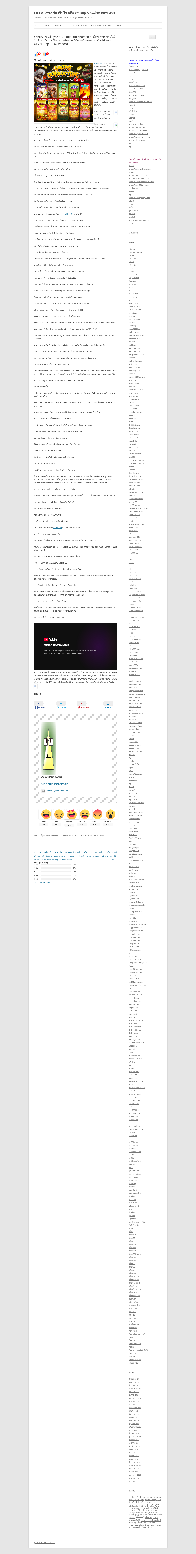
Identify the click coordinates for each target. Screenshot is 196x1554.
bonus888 (133, 386)
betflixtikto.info (135, 367)
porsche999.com (135, 815)
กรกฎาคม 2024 (134, 1459)
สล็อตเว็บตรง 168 (135, 1289)
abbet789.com (56, 835)
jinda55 (132, 1502)
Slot (130, 953)
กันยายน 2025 (134, 1414)
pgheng (132, 777)
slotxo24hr (133, 105)
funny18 (132, 117)
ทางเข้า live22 (134, 1180)
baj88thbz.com (134, 348)
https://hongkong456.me (139, 220)
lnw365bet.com (135, 639)
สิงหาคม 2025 (134, 1417)
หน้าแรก (37, 25)
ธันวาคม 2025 (134, 1404)
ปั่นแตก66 (132, 1199)
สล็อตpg (132, 1267)
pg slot (131, 191)
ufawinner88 (134, 1084)
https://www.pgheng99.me (139, 197)
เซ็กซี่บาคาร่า (134, 1324)
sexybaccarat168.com (137, 924)
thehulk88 (133, 1023)
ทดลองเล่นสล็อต (135, 1174)
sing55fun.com (134, 937)
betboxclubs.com (135, 361)
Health (131, 521)
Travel (131, 1052)
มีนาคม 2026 (134, 1395)
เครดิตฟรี (132, 1321)
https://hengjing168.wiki (138, 69)
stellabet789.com (135, 995)
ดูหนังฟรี (132, 213)
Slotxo (131, 966)
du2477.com (133, 431)
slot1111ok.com (135, 959)
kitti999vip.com (135, 607)
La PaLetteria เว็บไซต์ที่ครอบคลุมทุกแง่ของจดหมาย (74, 12)
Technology (133, 1011)
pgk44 (131, 783)
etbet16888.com (135, 454)
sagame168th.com (136, 902)
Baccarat (132, 342)
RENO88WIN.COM (136, 860)
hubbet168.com (135, 540)
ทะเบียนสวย (133, 1177)
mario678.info (134, 674)
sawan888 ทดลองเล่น (137, 905)
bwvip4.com (133, 393)
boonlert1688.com (136, 390)
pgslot (131, 143)
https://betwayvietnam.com (140, 137)
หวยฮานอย (133, 1308)
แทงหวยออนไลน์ (135, 1359)
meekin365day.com (136, 681)
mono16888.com (135, 697)
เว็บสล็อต (132, 1347)
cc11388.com (134, 406)
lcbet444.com (134, 620)
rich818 (131, 863)
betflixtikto (133, 364)
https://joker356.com (137, 127)
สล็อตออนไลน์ (134, 1279)
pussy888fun (133, 1510)
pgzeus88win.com (136, 812)
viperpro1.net (134, 1103)
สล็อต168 (132, 1235)
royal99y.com (134, 883)
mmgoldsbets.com (136, 690)
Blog (47, 25)
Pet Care (132, 754)
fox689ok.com (134, 482)
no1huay (132, 716)
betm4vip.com (134, 370)
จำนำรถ (132, 1164)
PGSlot (131, 786)
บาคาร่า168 (133, 1190)
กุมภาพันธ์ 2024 (135, 1475)
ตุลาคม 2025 (133, 1411)
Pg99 (131, 767)
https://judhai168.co (137, 85)
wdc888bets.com (135, 1113)
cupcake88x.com (135, 412)
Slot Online (133, 956)
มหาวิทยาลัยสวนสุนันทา (138, 1222)
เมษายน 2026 (134, 1391)
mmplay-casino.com (137, 694)
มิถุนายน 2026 (134, 1385)
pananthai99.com (136, 745)
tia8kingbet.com (135, 1036)
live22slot (132, 636)
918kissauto (133, 294)
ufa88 (131, 1065)
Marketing (133, 678)
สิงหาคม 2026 (134, 1379)
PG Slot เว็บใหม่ (135, 764)
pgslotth (132, 809)
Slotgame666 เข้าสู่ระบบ (138, 963)
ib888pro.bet (134, 543)
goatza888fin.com (136, 511)
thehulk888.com (135, 1027)
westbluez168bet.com (137, 1123)
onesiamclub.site (135, 729)
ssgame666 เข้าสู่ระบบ (137, 985)
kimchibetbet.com (136, 591)
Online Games (134, 732)
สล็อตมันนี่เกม (134, 1276)
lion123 (131, 623)
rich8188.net (133, 870)
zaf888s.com (133, 1142)
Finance (132, 470)
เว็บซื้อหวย (133, 1331)
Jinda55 (131, 562)
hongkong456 (134, 537)
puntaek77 (133, 841)
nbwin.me (133, 710)
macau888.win (134, 665)
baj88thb (132, 345)
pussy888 (132, 98)
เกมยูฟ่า (132, 1315)
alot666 (132, 322)
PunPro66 (133, 828)
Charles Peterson (54, 783)
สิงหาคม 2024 (134, 1455)
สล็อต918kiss (134, 1260)
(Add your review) (42, 882)
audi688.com (134, 332)
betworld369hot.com (137, 377)
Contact (59, 25)
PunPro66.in (133, 831)
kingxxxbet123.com (136, 598)
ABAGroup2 (133, 303)
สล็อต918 (132, 1257)
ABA (130, 300)
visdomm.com (134, 1107)
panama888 (133, 742)
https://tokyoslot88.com (138, 133)
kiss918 (131, 121)
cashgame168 (134, 399)
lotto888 (132, 646)
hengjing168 (133, 527)
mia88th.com (134, 687)
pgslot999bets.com (136, 802)
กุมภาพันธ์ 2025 (135, 1436)
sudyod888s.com (135, 998)
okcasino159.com (135, 722)
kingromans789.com (137, 594)
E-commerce (134, 434)
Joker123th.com (135, 578)
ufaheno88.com (135, 1075)
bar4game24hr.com (136, 354)
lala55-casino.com (136, 610)
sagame (132, 172)
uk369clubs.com (135, 1091)
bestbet (132, 358)
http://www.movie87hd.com (140, 178)
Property (132, 825)
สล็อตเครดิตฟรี (134, 1283)
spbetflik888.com (135, 969)
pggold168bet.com (136, 774)
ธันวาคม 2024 (134, 1443)
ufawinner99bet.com (137, 1087)
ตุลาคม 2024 (133, 1449)
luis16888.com (134, 649)
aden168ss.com (135, 310)
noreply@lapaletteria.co (57, 790)
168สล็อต (132, 258)
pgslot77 (132, 790)
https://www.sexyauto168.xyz (140, 101)
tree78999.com (134, 1055)
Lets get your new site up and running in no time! (90, 25)
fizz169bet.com (135, 476)
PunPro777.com (135, 838)
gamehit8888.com (136, 498)
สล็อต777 (132, 1247)
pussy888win (134, 850)
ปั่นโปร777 (133, 1203)
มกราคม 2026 (134, 1401)
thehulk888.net (135, 1030)
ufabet (131, 1068)
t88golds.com (134, 1004)
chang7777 (133, 409)
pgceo (131, 770)
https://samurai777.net (138, 130)
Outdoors (132, 735)
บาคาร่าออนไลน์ (135, 1193)
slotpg (131, 108)
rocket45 (132, 873)
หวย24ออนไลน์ (134, 1305)
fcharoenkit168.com (136, 460)
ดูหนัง (131, 207)
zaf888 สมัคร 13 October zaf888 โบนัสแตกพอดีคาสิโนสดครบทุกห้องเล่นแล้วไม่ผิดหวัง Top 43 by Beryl (97, 856)
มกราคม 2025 (134, 1439)
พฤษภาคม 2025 (135, 1427)
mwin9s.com (134, 700)
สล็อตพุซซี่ (133, 1273)
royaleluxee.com (135, 886)
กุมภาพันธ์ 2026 (135, 1398)
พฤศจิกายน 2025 (135, 1407)
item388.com (134, 553)
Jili (129, 556)
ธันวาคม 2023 (134, 1481)
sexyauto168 (134, 921)
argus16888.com (135, 329)
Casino (131, 402)
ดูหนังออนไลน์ (134, 210)
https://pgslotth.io (136, 124)
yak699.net (133, 1135)
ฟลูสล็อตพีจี (133, 1219)
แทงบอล (132, 1356)
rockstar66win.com (136, 879)
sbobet (131, 908)
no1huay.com (134, 719)
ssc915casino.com (136, 982)
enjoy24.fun (133, 441)
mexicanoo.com (135, 684)
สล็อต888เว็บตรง (135, 1254)
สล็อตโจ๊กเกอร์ (134, 1295)
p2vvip (131, 738)
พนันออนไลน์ (134, 1206)
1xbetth (132, 114)
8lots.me (132, 287)
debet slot (133, 415)
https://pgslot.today (137, 95)
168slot (131, 255)
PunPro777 (133, 834)
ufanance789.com (136, 1081)
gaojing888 (133, 502)
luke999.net (133, 652)
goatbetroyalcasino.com (138, 508)
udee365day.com (135, 1059)
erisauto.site (133, 447)
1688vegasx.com (135, 252)
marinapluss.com (135, 668)
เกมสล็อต (132, 1318)
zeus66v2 (132, 1148)
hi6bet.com (133, 530)
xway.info (132, 1132)
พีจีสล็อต (132, 1212)
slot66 (131, 79)
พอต (130, 1209)
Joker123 (132, 569)
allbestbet (133, 313)
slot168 (145, 1510)
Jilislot (131, 559)
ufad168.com (134, 1071)
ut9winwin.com (135, 1094)
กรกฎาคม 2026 (134, 1382)
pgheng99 (133, 780)
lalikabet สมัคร (134, 1506)
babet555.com (134, 338)
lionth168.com (134, 626)
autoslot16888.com (136, 335)
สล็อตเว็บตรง (133, 82)
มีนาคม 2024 (134, 1472)
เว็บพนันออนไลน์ (135, 1343)
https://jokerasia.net (137, 140)
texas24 (132, 1017)
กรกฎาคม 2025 (134, 1420)
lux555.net (133, 655)
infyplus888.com (135, 546)
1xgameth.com (135, 274)
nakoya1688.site (135, 706)
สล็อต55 (132, 1238)
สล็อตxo (132, 1270)
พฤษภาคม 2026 (135, 1388)
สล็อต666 (132, 1244)
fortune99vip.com (136, 479)
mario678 (132, 671)
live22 (131, 204)
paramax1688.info (136, 751)
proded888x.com (135, 822)
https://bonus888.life (137, 89)
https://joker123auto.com (139, 175)
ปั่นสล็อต (132, 1196)
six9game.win (134, 943)
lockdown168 (134, 642)
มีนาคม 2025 (134, 1433)
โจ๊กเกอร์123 (133, 66)
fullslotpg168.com (136, 492)
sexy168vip (133, 918)
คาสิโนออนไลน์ (135, 1161)
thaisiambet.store (136, 1020)
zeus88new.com (135, 1151)
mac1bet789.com (135, 662)
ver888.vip (133, 1097)
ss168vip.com (134, 979)
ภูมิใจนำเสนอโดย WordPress (44, 1543)
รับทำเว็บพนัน (134, 1225)
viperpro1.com (134, 1100)
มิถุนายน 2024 (134, 1462)
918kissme (133, 297)
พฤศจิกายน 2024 (135, 1446)
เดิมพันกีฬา (133, 1327)
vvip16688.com (135, 1110)
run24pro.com (134, 889)
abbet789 (98, 63)
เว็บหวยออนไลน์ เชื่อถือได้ (138, 1350)
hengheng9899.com (136, 524)
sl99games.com (135, 950)
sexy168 (132, 915)
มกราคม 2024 (134, 1478)
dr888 (131, 422)
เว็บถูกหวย (133, 1337)
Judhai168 (132, 585)
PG (130, 758)
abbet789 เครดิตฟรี (82, 835)
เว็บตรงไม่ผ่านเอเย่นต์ (137, 1334)
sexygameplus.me (136, 927)
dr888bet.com (134, 425)
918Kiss (132, 290)
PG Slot (131, 761)
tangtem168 (133, 1007)
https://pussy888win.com (139, 185)
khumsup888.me (135, 588)
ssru (130, 988)
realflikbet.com (135, 857)
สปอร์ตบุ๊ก (132, 1228)
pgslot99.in (133, 799)
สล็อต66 (132, 1241)
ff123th (131, 466)
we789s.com (133, 1116)
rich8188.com (134, 866)
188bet (131, 261)
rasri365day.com (135, 854)
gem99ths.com (134, 505)
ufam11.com (134, 1078)
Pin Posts (121, 25)
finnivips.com (134, 473)
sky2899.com (134, 947)
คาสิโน (131, 1158)
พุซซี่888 (132, 1215)
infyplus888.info (135, 550)
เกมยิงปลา (132, 1311)
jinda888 (132, 566)
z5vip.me (132, 1139)
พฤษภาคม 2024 (135, 1465)
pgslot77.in (133, 793)
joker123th (133, 575)
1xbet (131, 268)
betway (132, 374)
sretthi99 (132, 975)
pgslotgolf (133, 806)
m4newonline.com (136, 658)
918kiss (131, 165)
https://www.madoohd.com (140, 169)
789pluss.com (134, 277)
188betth (132, 265)
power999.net (134, 818)
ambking (132, 326)
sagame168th (134, 899)
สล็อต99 (132, 1263)
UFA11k (132, 1062)
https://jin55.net (135, 73)
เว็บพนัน (132, 1340)
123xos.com (133, 249)
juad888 (132, 582)
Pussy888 (132, 844)
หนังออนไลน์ (133, 1302)
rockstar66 (133, 876)
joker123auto (134, 572)
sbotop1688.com (135, 911)
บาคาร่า (132, 1187)
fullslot (131, 201)
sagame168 (133, 895)
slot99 (131, 76)
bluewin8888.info (135, 383)
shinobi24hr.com (135, 934)
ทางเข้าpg (132, 1183)
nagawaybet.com (135, 703)
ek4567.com (133, 438)
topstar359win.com (136, 1043)
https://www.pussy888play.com (141, 181)
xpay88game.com (136, 1129)
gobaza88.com (134, 514)
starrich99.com (134, 991)
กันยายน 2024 (134, 1452)
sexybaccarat (134, 188)
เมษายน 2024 (134, 1468)
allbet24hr (133, 316)
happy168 (133, 518)
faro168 (132, 217)
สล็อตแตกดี (133, 1292)
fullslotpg (132, 489)
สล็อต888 (132, 92)
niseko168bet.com (136, 713)
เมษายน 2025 (134, 1430)
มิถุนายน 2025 (134, 1423)
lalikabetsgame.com (136, 614)
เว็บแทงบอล (133, 1353)
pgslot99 (132, 796)
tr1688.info (133, 1046)
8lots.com (132, 281)
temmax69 (133, 1014)
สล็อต (131, 1231)
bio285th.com (134, 380)
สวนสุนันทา (133, 1299)
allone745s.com (135, 319)
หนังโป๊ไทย (133, 111)
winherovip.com (135, 1126)
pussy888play (134, 847)
